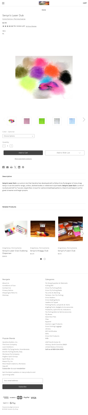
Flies (47, 319)
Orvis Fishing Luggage (53, 326)
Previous (4, 119)
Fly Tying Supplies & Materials (56, 283)
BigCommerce (14, 407)
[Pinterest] (23, 167)
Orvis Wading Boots (52, 300)
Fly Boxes (48, 314)
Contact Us (6, 288)
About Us (5, 283)
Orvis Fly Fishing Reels (53, 290)
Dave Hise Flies (50, 317)
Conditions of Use (8, 286)
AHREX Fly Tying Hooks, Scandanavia (15, 349)
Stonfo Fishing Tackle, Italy (12, 352)
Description (7, 176)
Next (84, 119)
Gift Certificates (51, 331)
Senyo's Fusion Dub (67, 251)
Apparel (48, 322)
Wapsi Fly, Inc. (7, 361)
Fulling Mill (49, 286)
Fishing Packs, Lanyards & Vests (57, 305)
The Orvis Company (9, 344)
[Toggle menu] (3, 3)
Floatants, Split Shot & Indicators (58, 310)
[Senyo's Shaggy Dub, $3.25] (42, 229)
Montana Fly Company (10, 354)
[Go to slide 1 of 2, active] (41, 259)
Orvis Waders (50, 298)
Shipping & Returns (9, 293)
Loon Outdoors (8, 347)
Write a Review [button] (31, 26)
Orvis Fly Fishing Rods (53, 288)
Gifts (47, 334)
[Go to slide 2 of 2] (44, 259)
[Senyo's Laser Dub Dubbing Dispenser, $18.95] (15, 229)
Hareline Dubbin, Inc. (10, 342)
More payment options (23, 159)
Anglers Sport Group (10, 357)
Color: (8, 132)
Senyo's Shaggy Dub (39, 251)
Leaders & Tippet (51, 302)
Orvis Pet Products (52, 336)
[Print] (11, 167)
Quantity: (5, 142)
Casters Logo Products (53, 324)
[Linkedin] (19, 167)
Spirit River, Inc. (8, 359)
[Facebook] (3, 167)
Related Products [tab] (9, 207)
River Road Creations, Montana (13, 364)
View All (5, 366)
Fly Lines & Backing (52, 293)
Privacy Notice (7, 290)
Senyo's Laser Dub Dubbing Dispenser (14, 252)
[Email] (7, 167)
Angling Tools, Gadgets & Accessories (59, 307)
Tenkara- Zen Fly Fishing (54, 295)
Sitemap (5, 295)
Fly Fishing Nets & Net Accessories (58, 312)
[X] (15, 167)
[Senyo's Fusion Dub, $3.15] (70, 229)
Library (48, 329)
